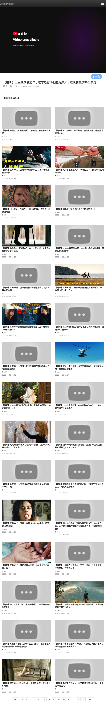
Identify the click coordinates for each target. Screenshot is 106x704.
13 (69, 699)
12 (64, 699)
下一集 (96, 77)
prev (15, 699)
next (91, 699)
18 (78, 699)
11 (59, 699)
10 (54, 699)
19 (83, 699)
